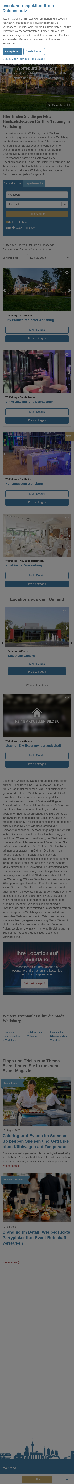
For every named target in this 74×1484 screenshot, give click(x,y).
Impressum (38, 58)
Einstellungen (34, 51)
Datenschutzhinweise (16, 58)
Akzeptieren (12, 51)
